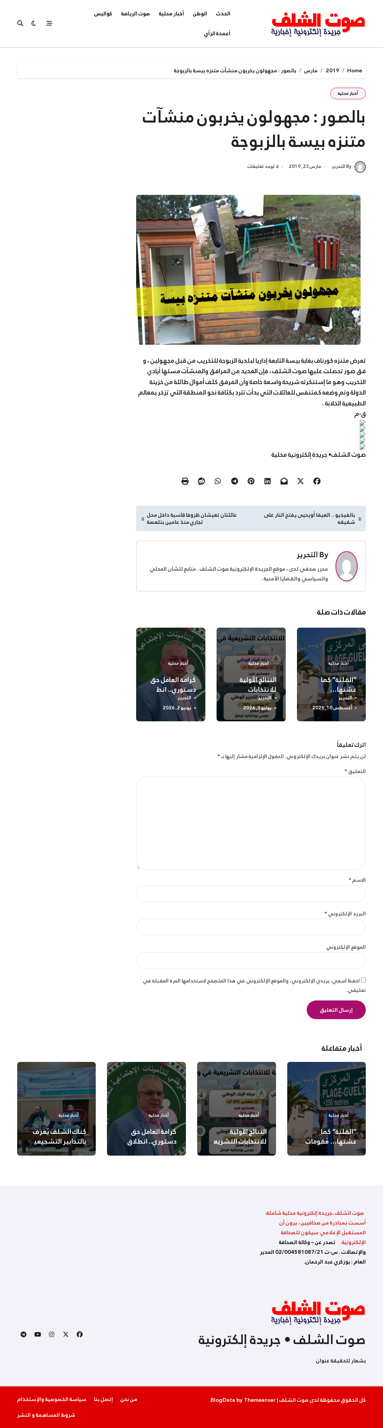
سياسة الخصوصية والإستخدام (51, 1399)
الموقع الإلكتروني (346, 947)
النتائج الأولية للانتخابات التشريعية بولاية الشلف (236, 1141)
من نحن (128, 1399)
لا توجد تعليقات (263, 166)
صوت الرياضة (135, 13)
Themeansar (260, 1400)
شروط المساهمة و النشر (46, 1415)
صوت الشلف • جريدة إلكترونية (282, 1340)
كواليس (103, 13)
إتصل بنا (103, 1399)
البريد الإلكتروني (345, 913)
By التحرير (342, 166)
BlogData (223, 1400)
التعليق (355, 771)
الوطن (200, 13)
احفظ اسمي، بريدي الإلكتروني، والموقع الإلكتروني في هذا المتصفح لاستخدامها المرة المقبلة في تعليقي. (254, 985)
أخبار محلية (171, 13)
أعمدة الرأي (217, 33)
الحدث (223, 13)
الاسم (357, 880)
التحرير (307, 554)
